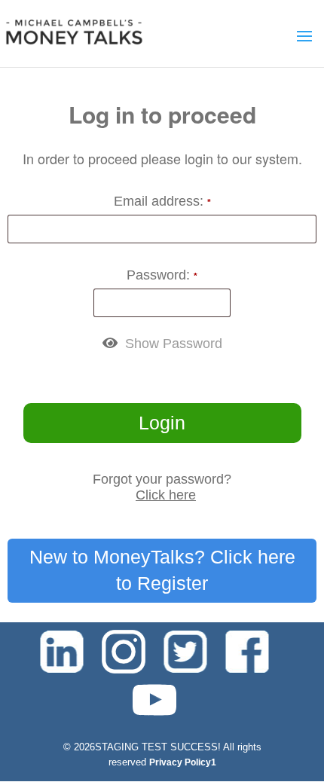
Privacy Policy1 (182, 762)
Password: (162, 275)
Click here (166, 494)
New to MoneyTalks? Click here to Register (162, 570)
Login (162, 422)
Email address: (162, 201)
